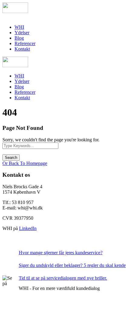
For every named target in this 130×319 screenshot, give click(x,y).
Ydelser (22, 32)
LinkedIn (28, 228)
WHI (19, 27)
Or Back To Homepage (24, 163)
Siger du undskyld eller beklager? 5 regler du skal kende (72, 265)
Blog (19, 38)
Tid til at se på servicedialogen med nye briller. (63, 278)
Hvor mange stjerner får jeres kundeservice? (60, 252)
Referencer (25, 43)
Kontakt (22, 48)
